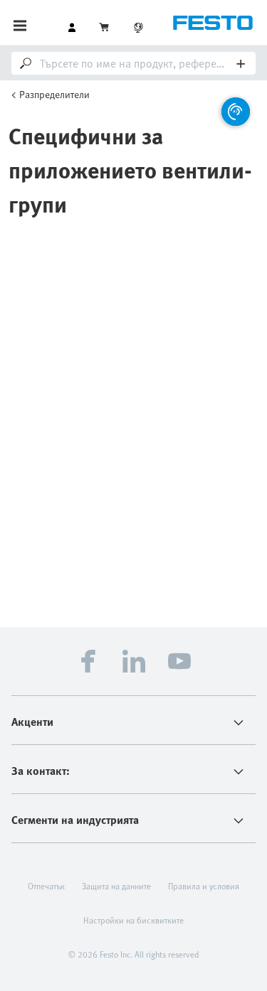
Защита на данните (116, 885)
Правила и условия (203, 885)
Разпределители (54, 94)
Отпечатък (46, 885)
